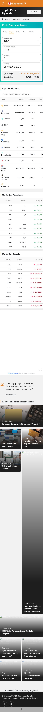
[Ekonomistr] (18, 3)
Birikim (31, 32)
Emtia (18, 32)
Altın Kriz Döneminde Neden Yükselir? (32, 675)
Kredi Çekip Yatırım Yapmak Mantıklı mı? (32, 443)
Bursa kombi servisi (13, 690)
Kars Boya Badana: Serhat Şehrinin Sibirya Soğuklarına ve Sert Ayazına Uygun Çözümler (32, 611)
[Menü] (4, 3)
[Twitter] (11, 704)
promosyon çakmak (30, 690)
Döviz (5, 32)
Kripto (11, 32)
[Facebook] (4, 704)
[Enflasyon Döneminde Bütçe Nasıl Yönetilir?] (21, 416)
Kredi (24, 32)
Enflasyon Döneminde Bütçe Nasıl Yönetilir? (21, 424)
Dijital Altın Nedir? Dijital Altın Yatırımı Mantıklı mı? (10, 653)
